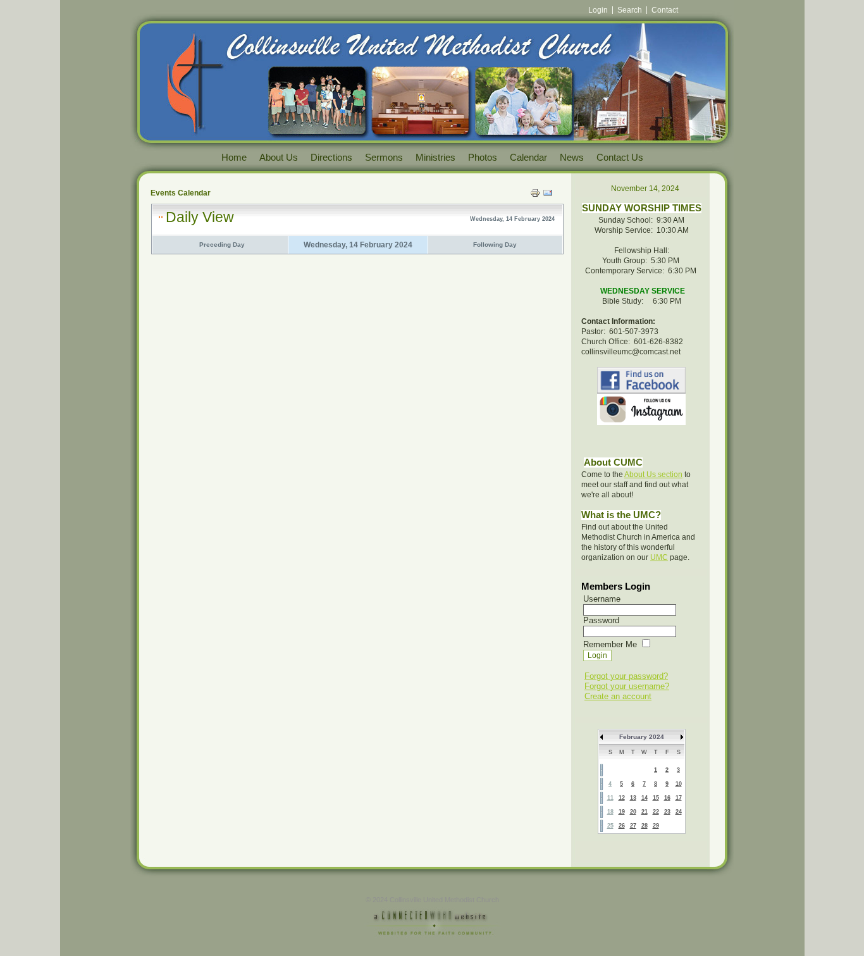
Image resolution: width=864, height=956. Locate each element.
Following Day (495, 244)
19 (622, 812)
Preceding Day (222, 244)
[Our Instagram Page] (641, 422)
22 (656, 812)
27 (633, 826)
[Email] (548, 195)
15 (656, 798)
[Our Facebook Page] (641, 380)
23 (667, 812)
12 (622, 798)
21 (644, 812)
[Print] (535, 195)
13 (633, 798)
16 (667, 798)
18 (610, 812)
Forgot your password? (626, 676)
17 (679, 798)
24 (679, 812)
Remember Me (610, 644)
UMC (659, 557)
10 (679, 784)
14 (644, 798)
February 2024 (641, 736)
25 (610, 826)
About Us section (653, 474)
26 (622, 826)
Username (601, 599)
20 (633, 812)
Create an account (617, 696)
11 (610, 798)
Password (601, 620)
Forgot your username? (626, 686)
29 (656, 826)
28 (644, 826)
